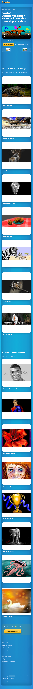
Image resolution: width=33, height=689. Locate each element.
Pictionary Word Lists (8, 661)
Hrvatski (25, 676)
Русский (5, 678)
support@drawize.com (9, 681)
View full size (8, 44)
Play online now (13, 631)
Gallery (10, 9)
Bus (14, 9)
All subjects (5, 647)
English (12, 676)
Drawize (4, 9)
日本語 (12, 678)
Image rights (6, 650)
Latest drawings (7, 645)
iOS (3, 670)
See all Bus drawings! (21, 44)
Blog (3, 659)
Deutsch (18, 676)
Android (4, 667)
